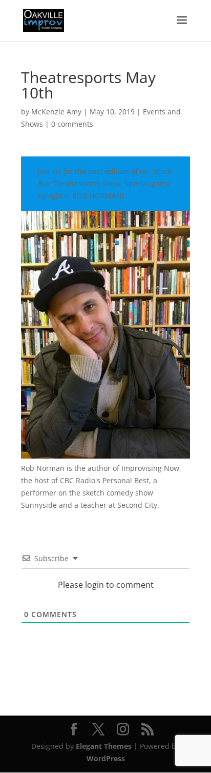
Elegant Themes (104, 746)
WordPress (106, 758)
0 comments (72, 124)
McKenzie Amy (56, 111)
